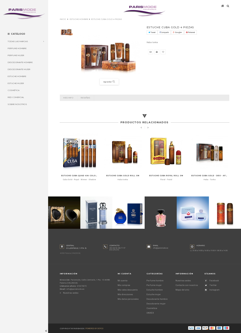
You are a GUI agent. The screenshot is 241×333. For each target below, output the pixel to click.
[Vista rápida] (79, 165)
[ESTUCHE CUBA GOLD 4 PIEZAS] (67, 32)
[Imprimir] (156, 51)
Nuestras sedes (71, 293)
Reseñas (85, 98)
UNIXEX (150, 313)
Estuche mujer (154, 294)
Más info (68, 98)
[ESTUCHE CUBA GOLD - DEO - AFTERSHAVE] (209, 152)
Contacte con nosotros (187, 285)
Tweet (153, 32)
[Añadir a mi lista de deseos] (163, 51)
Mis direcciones (125, 294)
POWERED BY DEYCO (94, 329)
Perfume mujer (154, 285)
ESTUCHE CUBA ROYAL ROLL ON (166, 176)
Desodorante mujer (156, 304)
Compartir (165, 32)
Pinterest (191, 32)
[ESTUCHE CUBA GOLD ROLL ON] (122, 152)
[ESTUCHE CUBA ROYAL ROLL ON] (166, 152)
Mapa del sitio (182, 290)
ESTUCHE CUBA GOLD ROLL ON (122, 176)
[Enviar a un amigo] (150, 51)
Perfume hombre (155, 280)
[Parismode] (24, 14)
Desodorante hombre (157, 299)
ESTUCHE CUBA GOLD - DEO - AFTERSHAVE (209, 176)
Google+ (178, 32)
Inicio (63, 19)
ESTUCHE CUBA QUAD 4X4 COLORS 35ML (79, 176)
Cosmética (152, 308)
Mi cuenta (122, 280)
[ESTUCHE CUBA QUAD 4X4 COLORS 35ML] (79, 152)
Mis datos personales (128, 299)
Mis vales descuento (128, 290)
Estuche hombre (79, 19)
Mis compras (124, 285)
